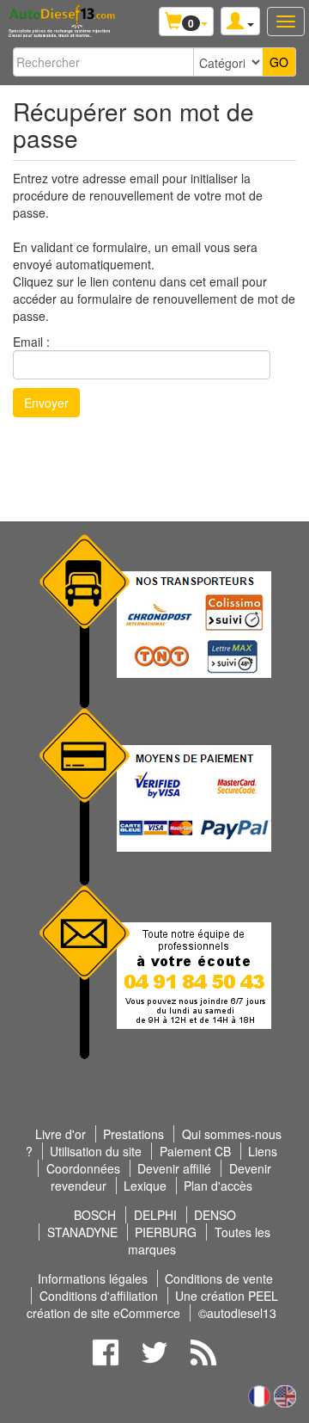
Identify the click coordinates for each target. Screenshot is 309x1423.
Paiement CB (195, 1151)
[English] (285, 1393)
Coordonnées (83, 1168)
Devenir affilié (174, 1168)
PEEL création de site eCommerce (152, 1304)
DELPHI (155, 1214)
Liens (262, 1151)
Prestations (133, 1134)
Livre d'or (60, 1134)
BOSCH (95, 1214)
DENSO (215, 1214)
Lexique (145, 1185)
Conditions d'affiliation (98, 1295)
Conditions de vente (219, 1278)
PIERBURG (166, 1232)
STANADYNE (82, 1232)
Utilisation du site (96, 1151)
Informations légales (93, 1278)
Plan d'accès (218, 1185)
